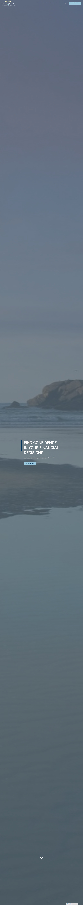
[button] (39, 3)
